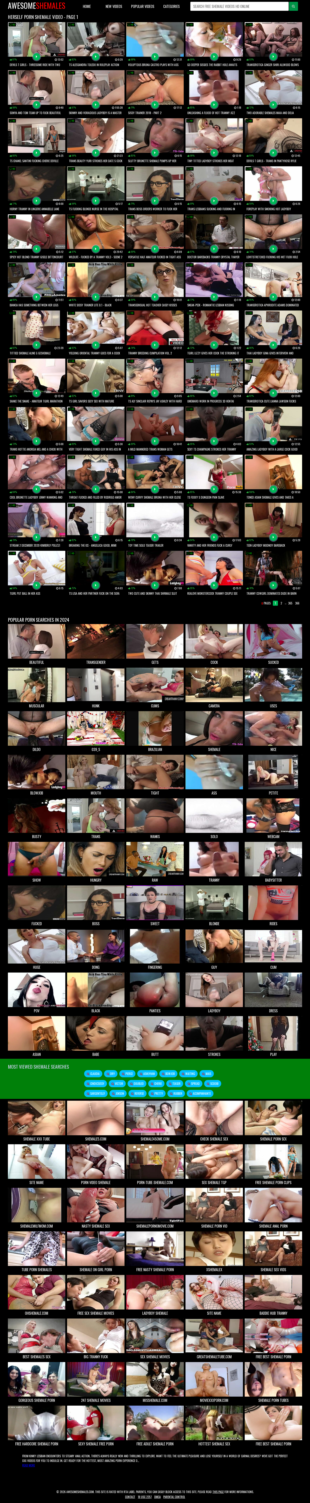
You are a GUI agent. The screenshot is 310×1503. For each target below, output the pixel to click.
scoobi (214, 1083)
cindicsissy (97, 1083)
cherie (158, 1083)
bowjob (170, 1074)
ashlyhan (149, 1074)
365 (290, 603)
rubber (177, 1093)
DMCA (157, 1497)
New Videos (114, 6)
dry (112, 1074)
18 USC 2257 (145, 1497)
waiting (190, 1074)
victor (118, 1083)
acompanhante (201, 1093)
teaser (176, 1083)
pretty (158, 1093)
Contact (130, 1497)
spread (195, 1083)
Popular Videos (142, 6)
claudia (95, 1074)
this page (218, 1492)
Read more (28, 1465)
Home (87, 6)
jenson (119, 1093)
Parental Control (174, 1497)
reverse (139, 1093)
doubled (138, 1083)
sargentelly (97, 1093)
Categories (171, 6)
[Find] (293, 6)
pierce (129, 1074)
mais (208, 1074)
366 (297, 603)
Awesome (36, 5)
